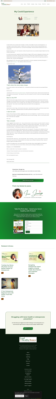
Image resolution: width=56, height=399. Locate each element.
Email (26, 227)
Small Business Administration (20, 92)
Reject (26, 396)
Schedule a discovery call (28, 328)
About (28, 352)
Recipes (28, 363)
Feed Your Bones (28, 376)
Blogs (28, 359)
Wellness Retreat (28, 383)
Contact (28, 365)
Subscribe (27, 231)
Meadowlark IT (39, 398)
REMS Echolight (28, 381)
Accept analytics (19, 396)
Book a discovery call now (28, 180)
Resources (28, 361)
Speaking (28, 356)
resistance (15, 61)
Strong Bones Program (28, 374)
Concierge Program (28, 379)
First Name (27, 221)
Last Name (27, 224)
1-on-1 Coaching (28, 371)
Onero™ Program (28, 385)
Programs (28, 354)
